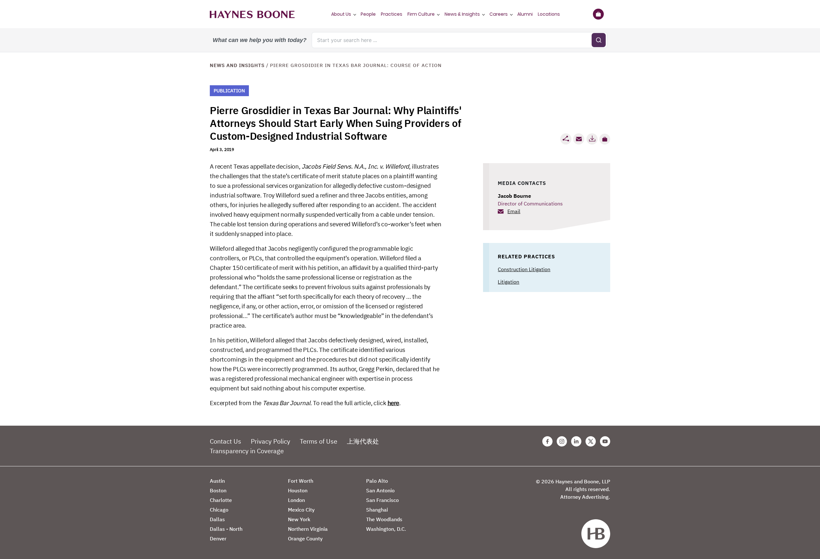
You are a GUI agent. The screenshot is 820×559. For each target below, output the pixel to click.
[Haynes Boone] (252, 14)
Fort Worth (300, 481)
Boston (218, 490)
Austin (217, 481)
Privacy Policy (270, 441)
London (296, 500)
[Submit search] (599, 40)
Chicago (219, 509)
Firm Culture (421, 14)
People (368, 14)
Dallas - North (226, 529)
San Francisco (382, 500)
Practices (391, 14)
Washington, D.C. (386, 529)
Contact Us (225, 441)
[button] (604, 139)
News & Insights (462, 14)
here (393, 403)
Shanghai (377, 509)
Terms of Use (318, 441)
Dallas (217, 519)
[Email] (579, 139)
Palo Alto (377, 481)
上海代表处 (363, 441)
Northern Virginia (308, 529)
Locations (549, 14)
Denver (218, 538)
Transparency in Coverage (247, 450)
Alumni (525, 14)
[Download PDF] (592, 139)
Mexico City (301, 509)
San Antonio (380, 490)
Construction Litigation (524, 269)
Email (513, 211)
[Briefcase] (598, 14)
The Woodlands (384, 519)
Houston (298, 490)
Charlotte (221, 500)
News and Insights (237, 65)
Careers (498, 14)
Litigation (508, 282)
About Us (341, 14)
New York (299, 519)
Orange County (305, 538)
